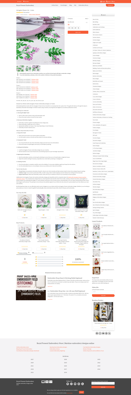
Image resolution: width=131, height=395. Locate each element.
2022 (98, 362)
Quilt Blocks (95, 192)
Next (86, 18)
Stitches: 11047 (34, 87)
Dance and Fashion (97, 104)
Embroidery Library (55, 349)
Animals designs (96, 40)
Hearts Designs (96, 145)
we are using (69, 393)
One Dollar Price (96, 181)
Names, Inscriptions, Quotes (99, 166)
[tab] (23, 253)
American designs (97, 58)
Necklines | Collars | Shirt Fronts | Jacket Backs (103, 171)
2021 (32, 366)
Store (17, 14)
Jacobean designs (97, 150)
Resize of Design (87, 349)
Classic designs (96, 89)
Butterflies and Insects (98, 81)
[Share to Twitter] (75, 28)
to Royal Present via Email (98, 289)
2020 (65, 366)
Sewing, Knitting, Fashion (98, 207)
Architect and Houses (97, 47)
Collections (95, 94)
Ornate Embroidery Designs (99, 179)
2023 (65, 362)
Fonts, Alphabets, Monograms (99, 125)
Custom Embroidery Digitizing (57, 350)
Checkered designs (97, 86)
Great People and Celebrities (99, 143)
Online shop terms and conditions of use (93, 350)
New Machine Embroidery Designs (58, 347)
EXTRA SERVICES (96, 29)
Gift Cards (95, 135)
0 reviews (25, 262)
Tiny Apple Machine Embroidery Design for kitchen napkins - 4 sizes (62, 241)
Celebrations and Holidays (99, 27)
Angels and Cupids (97, 42)
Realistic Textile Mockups (98, 218)
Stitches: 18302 (35, 82)
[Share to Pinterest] (69, 28)
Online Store (55, 5)
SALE (94, 199)
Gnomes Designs (96, 138)
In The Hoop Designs (97, 148)
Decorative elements (97, 109)
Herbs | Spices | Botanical (34, 14)
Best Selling (95, 22)
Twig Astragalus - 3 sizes (43, 210)
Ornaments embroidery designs (100, 174)
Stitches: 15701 (35, 81)
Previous (71, 18)
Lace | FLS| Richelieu (97, 158)
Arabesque (95, 45)
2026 (65, 359)
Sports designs (96, 210)
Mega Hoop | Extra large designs (100, 161)
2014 (65, 372)
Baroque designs (96, 63)
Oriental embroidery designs (99, 176)
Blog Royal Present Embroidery (24, 349)
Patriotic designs (96, 187)
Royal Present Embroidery (25, 5)
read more (50, 286)
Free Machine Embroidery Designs (91, 347)
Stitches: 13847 (35, 88)
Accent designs (96, 55)
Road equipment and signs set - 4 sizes (103, 323)
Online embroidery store (22, 347)
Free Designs (63, 5)
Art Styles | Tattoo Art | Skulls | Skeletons (102, 50)
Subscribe (103, 295)
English (103, 1)
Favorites (26, 1)
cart (114, 1)
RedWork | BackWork (97, 194)
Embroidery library (83, 5)
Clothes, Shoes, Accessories (99, 91)
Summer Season (96, 37)
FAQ (75, 5)
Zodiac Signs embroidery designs (100, 215)
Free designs (95, 130)
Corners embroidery (97, 102)
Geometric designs (97, 140)
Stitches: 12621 (35, 79)
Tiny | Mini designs (97, 212)
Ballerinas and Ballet (97, 65)
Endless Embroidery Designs (99, 114)
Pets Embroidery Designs (98, 189)
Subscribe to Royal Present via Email (99, 381)
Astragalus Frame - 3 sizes (62, 210)
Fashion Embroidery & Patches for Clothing (102, 117)
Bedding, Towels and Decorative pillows (102, 68)
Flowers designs (96, 122)
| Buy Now (25, 217)
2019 (98, 366)
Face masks (95, 120)
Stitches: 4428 (34, 97)
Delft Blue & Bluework (98, 112)
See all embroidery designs (99, 202)
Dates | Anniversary (97, 107)
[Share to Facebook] (72, 28)
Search (104, 15)
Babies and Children (97, 71)
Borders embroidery (97, 76)
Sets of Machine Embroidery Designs (101, 205)
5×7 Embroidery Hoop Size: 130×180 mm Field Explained (66, 291)
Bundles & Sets (96, 24)
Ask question (26, 12)
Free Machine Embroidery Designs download (27, 350)
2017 (65, 369)
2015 (32, 372)
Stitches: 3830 (34, 96)
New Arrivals (95, 19)
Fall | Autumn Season (97, 34)
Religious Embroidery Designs (99, 197)
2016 (98, 369)
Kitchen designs (23, 14)
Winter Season (96, 32)
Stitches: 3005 (34, 94)
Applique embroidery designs (99, 53)
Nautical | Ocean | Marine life (99, 169)
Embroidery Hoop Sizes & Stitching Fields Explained (65, 278)
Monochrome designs (97, 163)
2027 (32, 359)
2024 (32, 362)
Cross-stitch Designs (97, 96)
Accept (81, 392)
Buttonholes (95, 83)
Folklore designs (96, 127)
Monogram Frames (97, 132)
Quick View (24, 202)
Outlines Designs (96, 184)
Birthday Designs (96, 60)
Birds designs (96, 73)
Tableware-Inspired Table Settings (100, 156)
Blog (70, 5)
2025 (98, 359)
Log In (19, 1)
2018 (32, 369)
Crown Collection (97, 99)
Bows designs (96, 78)
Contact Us (110, 5)
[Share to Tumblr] (78, 28)
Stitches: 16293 (35, 90)
